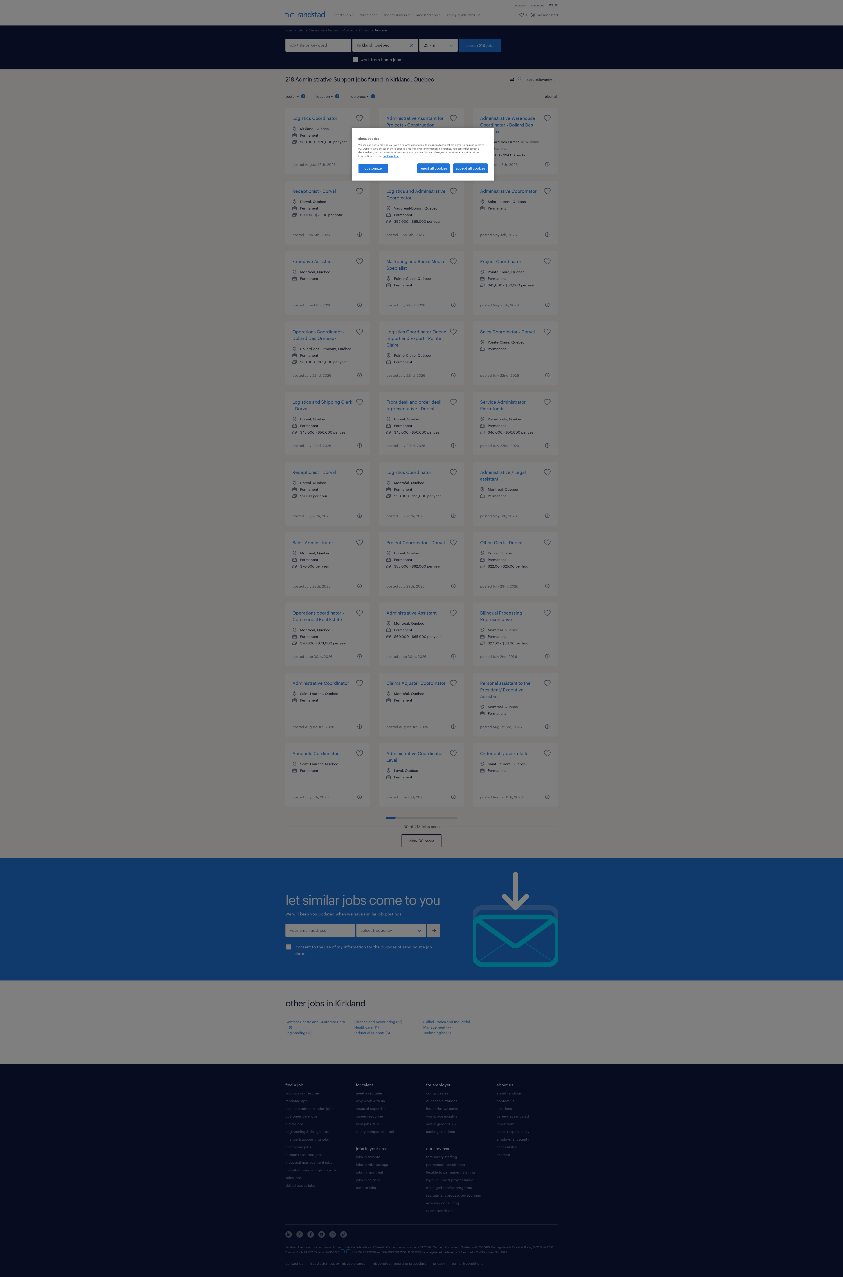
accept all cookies (470, 168)
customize (373, 168)
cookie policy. (391, 156)
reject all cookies (433, 168)
